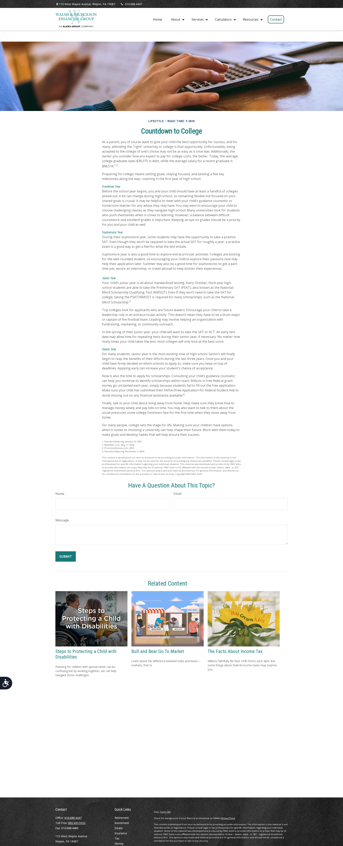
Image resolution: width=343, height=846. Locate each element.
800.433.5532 (76, 823)
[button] (157, 19)
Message (62, 520)
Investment (122, 823)
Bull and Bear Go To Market (157, 651)
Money (119, 843)
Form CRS (165, 811)
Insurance (121, 833)
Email (177, 493)
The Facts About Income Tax (235, 651)
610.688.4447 (133, 4)
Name (59, 493)
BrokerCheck (228, 818)
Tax (117, 838)
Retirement (122, 818)
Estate (119, 828)
